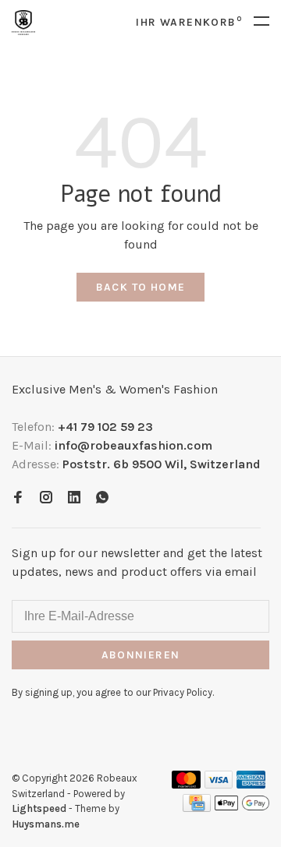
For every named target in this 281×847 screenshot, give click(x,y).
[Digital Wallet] (242, 807)
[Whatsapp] (102, 498)
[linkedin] (74, 498)
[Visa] (219, 784)
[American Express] (251, 784)
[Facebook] (18, 498)
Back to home (141, 287)
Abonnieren (140, 655)
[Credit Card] (197, 807)
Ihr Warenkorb (189, 22)
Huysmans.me (46, 824)
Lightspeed (39, 808)
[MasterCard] (186, 784)
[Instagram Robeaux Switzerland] (46, 498)
